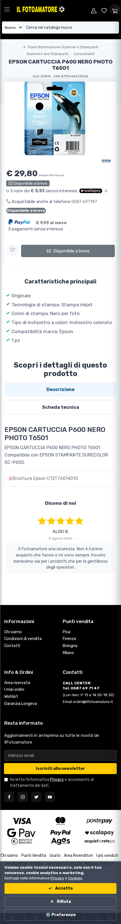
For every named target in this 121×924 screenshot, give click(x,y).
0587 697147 (84, 201)
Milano (68, 652)
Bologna (70, 645)
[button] (12, 250)
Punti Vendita (33, 855)
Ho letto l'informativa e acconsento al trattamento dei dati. (52, 782)
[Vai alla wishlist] (104, 9)
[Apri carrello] (114, 9)
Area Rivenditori (78, 855)
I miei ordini (14, 689)
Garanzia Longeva (20, 703)
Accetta (63, 888)
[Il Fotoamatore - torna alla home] (52, 9)
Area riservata (17, 682)
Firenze (69, 638)
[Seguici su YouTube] (50, 797)
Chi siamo (13, 632)
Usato (55, 855)
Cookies (75, 878)
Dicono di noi (60, 503)
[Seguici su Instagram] (23, 797)
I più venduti (107, 855)
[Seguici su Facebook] (9, 797)
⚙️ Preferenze (61, 914)
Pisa (66, 632)
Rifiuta (63, 901)
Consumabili (84, 54)
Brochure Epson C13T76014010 (45, 478)
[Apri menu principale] (7, 9)
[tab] (60, 390)
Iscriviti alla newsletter (60, 768)
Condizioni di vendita (23, 638)
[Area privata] (93, 9)
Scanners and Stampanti (47, 54)
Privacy (57, 779)
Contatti (12, 645)
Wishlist (11, 696)
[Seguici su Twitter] (36, 797)
